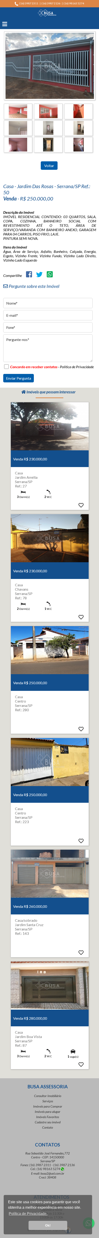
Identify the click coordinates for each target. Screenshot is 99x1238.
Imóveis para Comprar (47, 1106)
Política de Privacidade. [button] (28, 1214)
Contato (47, 1127)
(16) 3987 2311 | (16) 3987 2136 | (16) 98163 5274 (52, 3)
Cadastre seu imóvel (48, 1122)
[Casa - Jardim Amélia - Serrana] (49, 426)
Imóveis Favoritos (47, 1117)
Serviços (47, 1101)
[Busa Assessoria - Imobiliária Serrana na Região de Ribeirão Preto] (47, 12)
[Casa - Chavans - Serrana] (49, 537)
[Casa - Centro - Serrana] (49, 649)
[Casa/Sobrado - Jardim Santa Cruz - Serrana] (49, 873)
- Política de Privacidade (76, 367)
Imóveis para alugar (47, 1112)
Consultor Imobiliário (47, 1096)
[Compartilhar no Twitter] (39, 274)
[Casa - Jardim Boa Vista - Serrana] (49, 985)
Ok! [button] (48, 1225)
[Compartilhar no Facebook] (29, 274)
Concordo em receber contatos (33, 367)
